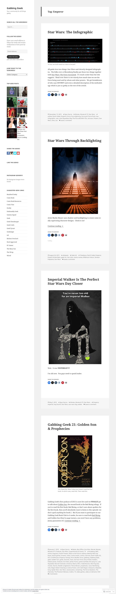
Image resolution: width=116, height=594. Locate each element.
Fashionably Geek (12, 211)
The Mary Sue (11, 249)
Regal (53, 568)
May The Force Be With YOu (78, 118)
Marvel (93, 549)
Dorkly (9, 208)
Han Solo (70, 257)
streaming (78, 570)
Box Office (80, 549)
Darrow (87, 555)
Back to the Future (75, 553)
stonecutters (71, 570)
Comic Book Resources (14, 201)
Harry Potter (87, 560)
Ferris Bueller (75, 558)
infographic (51, 118)
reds (49, 568)
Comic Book (10, 198)
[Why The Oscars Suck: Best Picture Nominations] (12, 92)
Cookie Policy (35, 591)
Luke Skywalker (64, 118)
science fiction (71, 568)
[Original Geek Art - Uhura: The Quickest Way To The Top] (22, 123)
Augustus (55, 553)
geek (49, 560)
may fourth (57, 404)
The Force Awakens (89, 570)
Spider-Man (55, 570)
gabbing (86, 558)
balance (84, 553)
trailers (71, 572)
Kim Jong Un (93, 562)
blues (49, 555)
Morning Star (95, 564)
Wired (9, 256)
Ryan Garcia (68, 114)
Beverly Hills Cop (92, 553)
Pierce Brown (75, 566)
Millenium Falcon (88, 257)
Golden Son (62, 504)
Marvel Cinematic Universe (63, 564)
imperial (50, 404)
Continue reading (54, 226)
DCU (49, 558)
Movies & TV (84, 114)
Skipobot (98, 568)
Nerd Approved (12, 242)
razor (90, 566)
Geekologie (10, 232)
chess (68, 555)
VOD (98, 572)
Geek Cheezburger (13, 222)
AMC (96, 551)
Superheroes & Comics (76, 551)
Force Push (91, 116)
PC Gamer (10, 245)
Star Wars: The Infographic (70, 32)
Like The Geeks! (13, 162)
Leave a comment (66, 120)
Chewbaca (83, 255)
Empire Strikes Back (54, 257)
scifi (78, 568)
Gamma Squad (11, 215)
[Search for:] (17, 27)
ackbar (50, 116)
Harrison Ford (78, 560)
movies (50, 566)
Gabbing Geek (15, 8)
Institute (60, 562)
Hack (71, 560)
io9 (8, 235)
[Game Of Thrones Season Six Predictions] (12, 133)
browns (63, 555)
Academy (92, 551)
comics (82, 555)
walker (80, 404)
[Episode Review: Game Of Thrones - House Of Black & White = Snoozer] (22, 92)
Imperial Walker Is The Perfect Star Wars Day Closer (73, 281)
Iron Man (87, 549)
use (56, 120)
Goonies (66, 560)
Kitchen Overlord (12, 239)
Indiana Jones (52, 562)
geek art (63, 257)
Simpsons (91, 568)
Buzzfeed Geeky (12, 194)
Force (69, 116)
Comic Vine (10, 205)
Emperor (63, 116)
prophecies (84, 566)
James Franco (74, 562)
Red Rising (96, 515)
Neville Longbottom (64, 566)
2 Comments (53, 574)
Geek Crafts (10, 225)
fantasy (67, 558)
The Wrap (10, 252)
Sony (49, 570)
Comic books (75, 555)
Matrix (75, 564)
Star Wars (92, 114)
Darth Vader (56, 116)
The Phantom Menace (61, 572)
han (97, 116)
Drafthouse (55, 558)
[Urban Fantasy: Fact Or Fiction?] (12, 102)
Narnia (55, 566)
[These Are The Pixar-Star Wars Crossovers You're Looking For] (22, 134)
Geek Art (74, 255)
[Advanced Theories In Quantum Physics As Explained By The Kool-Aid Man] (22, 102)
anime (50, 553)
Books (74, 549)
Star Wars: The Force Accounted (64, 75)
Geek (8, 218)
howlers (94, 560)
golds (61, 560)
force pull (84, 116)
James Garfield (83, 562)
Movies (77, 114)
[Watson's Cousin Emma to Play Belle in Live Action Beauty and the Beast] (12, 123)
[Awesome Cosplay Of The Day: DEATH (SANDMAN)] (22, 112)
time (53, 120)
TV (85, 551)
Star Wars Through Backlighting (74, 140)
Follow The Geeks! (14, 36)
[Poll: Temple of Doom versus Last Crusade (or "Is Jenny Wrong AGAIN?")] (12, 112)
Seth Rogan (84, 568)
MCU (79, 564)
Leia (57, 118)
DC (100, 555)
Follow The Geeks (13, 57)
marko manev (78, 257)
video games (81, 572)
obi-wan (90, 118)
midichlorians (85, 564)
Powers (96, 118)
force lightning (76, 116)
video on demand (91, 572)
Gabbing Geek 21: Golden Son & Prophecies (72, 426)
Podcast (58, 551)
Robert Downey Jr (61, 568)
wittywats (65, 255)
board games (56, 555)
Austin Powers (63, 553)
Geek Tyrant (11, 228)
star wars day (73, 404)
